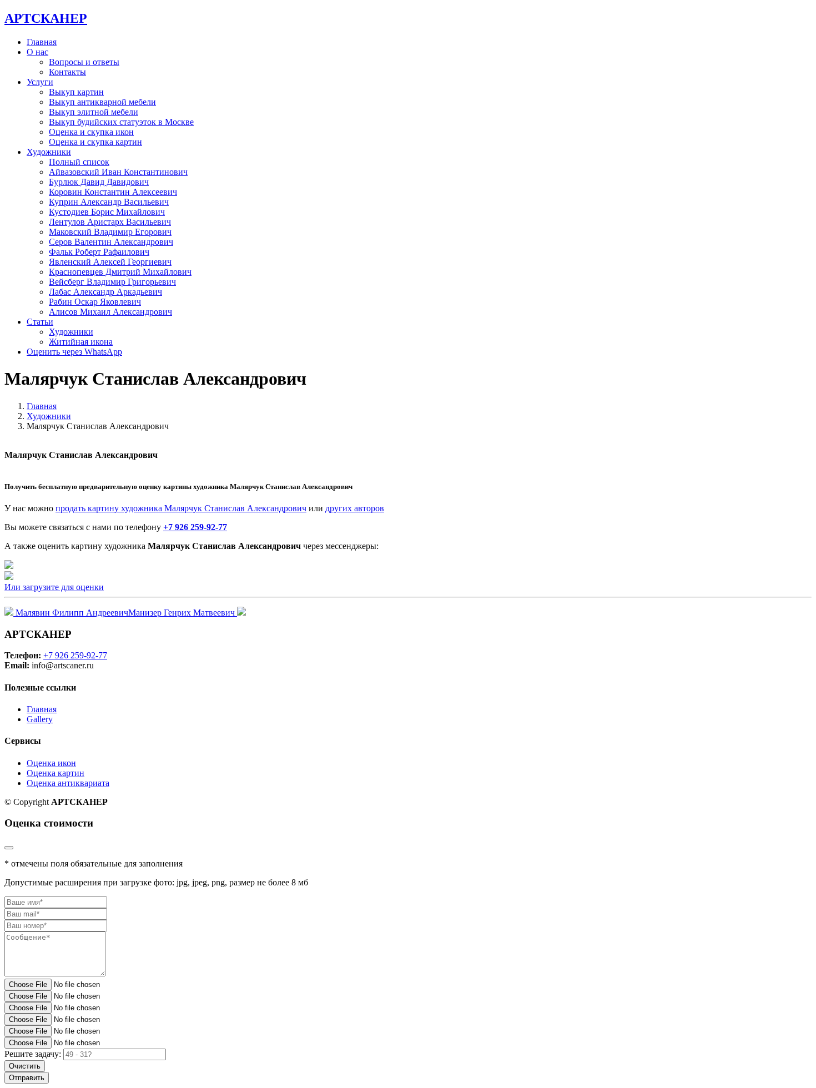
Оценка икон (51, 763)
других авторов (354, 508)
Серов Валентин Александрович (111, 241)
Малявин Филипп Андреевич (70, 612)
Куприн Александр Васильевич (109, 201)
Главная (42, 42)
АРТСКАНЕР (45, 18)
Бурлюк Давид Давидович (99, 182)
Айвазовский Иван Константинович (118, 172)
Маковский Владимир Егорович (110, 231)
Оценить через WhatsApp (74, 351)
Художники (71, 331)
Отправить (26, 1078)
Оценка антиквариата (68, 783)
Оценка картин (55, 773)
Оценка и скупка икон (91, 132)
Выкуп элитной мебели (93, 112)
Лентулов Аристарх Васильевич (110, 221)
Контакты (67, 72)
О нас (37, 52)
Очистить (25, 1066)
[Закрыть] (8, 847)
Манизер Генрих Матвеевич (182, 612)
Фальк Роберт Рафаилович (99, 251)
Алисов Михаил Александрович (110, 311)
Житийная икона (81, 341)
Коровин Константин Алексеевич (113, 192)
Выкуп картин (76, 92)
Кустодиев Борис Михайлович (107, 211)
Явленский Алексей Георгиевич (110, 261)
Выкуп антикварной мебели (102, 102)
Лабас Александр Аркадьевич (105, 291)
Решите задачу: (32, 1054)
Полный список (79, 162)
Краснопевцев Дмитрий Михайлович (120, 271)
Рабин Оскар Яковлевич (95, 301)
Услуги (40, 82)
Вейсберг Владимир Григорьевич (112, 281)
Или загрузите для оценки (54, 587)
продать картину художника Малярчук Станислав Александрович (181, 508)
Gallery (40, 719)
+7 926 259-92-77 (195, 527)
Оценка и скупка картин (95, 142)
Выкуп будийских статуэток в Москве (121, 122)
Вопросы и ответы (84, 62)
